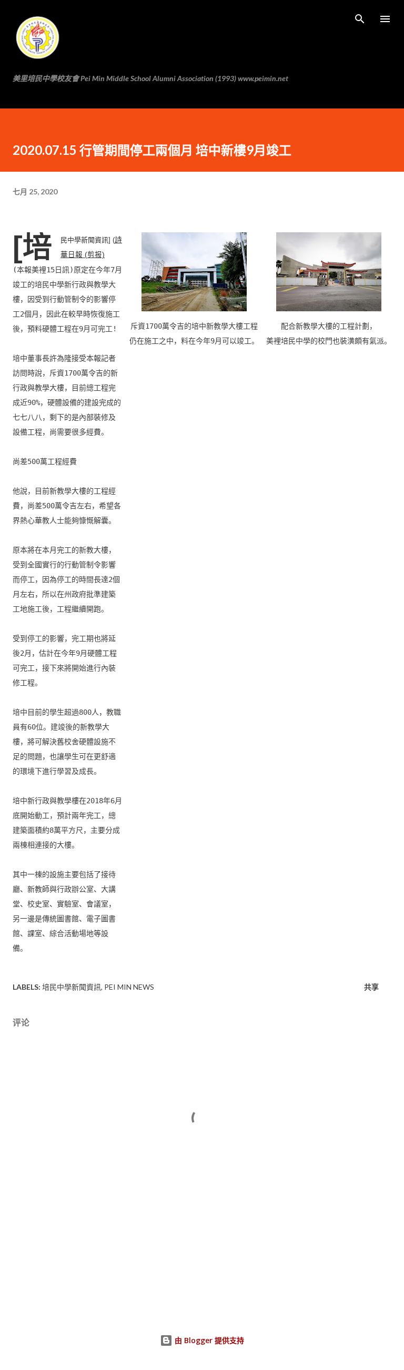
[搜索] (360, 19)
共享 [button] (371, 986)
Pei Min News (129, 986)
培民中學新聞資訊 (71, 986)
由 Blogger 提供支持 (208, 1340)
